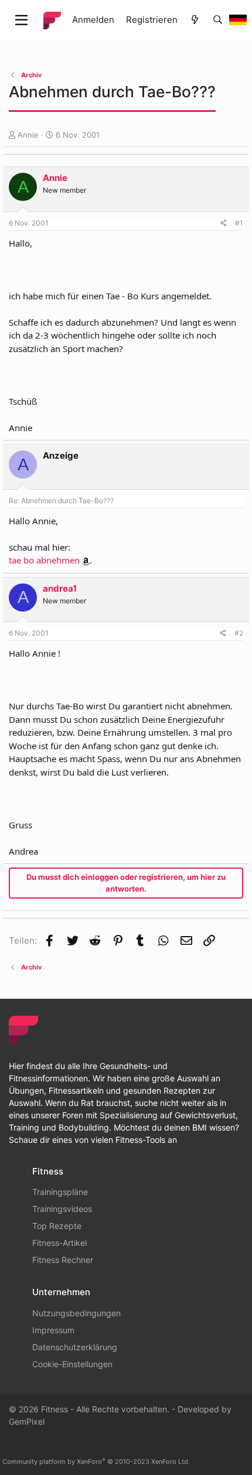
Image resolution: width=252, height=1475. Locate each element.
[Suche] (217, 20)
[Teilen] (223, 223)
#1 (239, 222)
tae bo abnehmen (44, 560)
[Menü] (21, 20)
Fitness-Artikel (59, 1243)
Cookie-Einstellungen (72, 1364)
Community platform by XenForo (96, 1461)
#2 (238, 633)
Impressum (53, 1330)
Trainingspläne (60, 1192)
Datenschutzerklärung (74, 1347)
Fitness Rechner (62, 1260)
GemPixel (27, 1421)
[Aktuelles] (194, 20)
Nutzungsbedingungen (76, 1313)
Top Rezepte (56, 1226)
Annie (28, 134)
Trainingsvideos (62, 1209)
